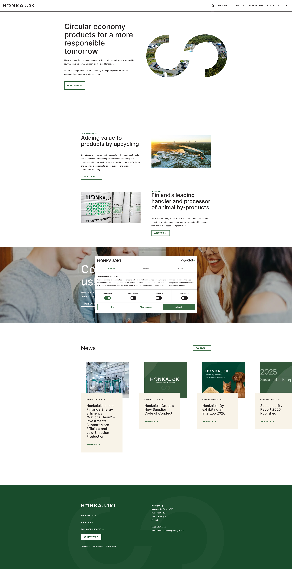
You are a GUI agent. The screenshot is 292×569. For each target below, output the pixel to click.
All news (200, 348)
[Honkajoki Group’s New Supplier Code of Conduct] (162, 393)
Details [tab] (146, 269)
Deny (113, 307)
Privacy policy (85, 546)
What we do (90, 177)
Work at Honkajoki (91, 529)
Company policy (98, 546)
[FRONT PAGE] (212, 5)
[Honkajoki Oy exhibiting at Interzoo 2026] (220, 393)
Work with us (91, 304)
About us (159, 233)
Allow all (178, 307)
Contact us (90, 537)
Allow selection (146, 307)
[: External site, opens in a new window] (185, 260)
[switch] (133, 298)
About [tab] (180, 269)
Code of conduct (111, 546)
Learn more (73, 85)
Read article (93, 445)
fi (286, 5)
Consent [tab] (111, 269)
